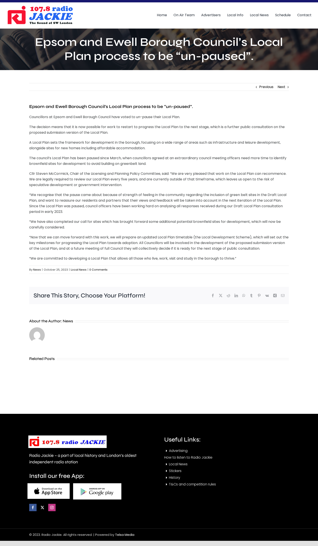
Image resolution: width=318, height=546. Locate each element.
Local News (79, 270)
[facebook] (33, 507)
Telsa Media (124, 534)
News (37, 270)
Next (281, 86)
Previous (266, 86)
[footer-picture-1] (48, 484)
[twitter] (42, 507)
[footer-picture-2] (97, 484)
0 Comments (98, 270)
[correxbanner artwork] (40, 7)
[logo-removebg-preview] (67, 437)
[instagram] (52, 507)
